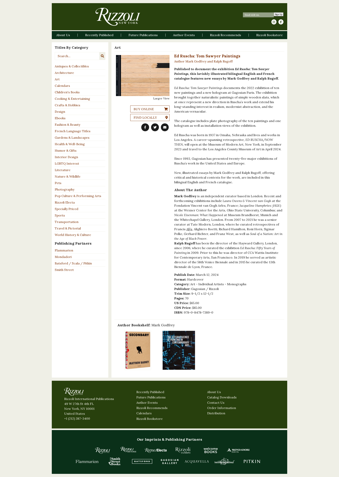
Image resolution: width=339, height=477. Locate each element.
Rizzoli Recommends (152, 408)
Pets (58, 183)
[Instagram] (273, 22)
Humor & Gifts (66, 150)
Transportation (66, 222)
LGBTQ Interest (67, 163)
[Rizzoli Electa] (156, 450)
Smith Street (64, 270)
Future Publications (151, 397)
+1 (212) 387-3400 (77, 418)
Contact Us (215, 403)
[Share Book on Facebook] (145, 127)
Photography (64, 189)
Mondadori (63, 257)
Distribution (216, 413)
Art (57, 79)
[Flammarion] (87, 461)
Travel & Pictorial (68, 228)
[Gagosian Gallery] (169, 461)
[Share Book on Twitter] (155, 127)
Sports (60, 215)
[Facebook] (280, 22)
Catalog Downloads (222, 397)
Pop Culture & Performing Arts (78, 196)
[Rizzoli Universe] (128, 449)
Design (60, 112)
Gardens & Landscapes (72, 137)
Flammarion (64, 250)
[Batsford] (142, 461)
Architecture (64, 73)
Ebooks (60, 118)
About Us (214, 392)
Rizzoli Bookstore (149, 419)
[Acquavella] (197, 461)
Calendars (62, 86)
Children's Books (67, 92)
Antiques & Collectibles (72, 66)
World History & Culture (73, 235)
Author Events (147, 403)
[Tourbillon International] (224, 461)
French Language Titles (72, 131)
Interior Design (66, 157)
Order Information (221, 408)
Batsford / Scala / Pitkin (73, 263)
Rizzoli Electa (65, 202)
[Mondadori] (238, 450)
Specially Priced (66, 209)
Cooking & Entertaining (72, 99)
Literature (62, 170)
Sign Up (278, 14)
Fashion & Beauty (67, 125)
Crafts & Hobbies (67, 105)
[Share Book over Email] (165, 127)
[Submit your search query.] (102, 56)
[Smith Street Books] (114, 461)
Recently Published (150, 392)
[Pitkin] (252, 461)
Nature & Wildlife (67, 176)
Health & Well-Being (70, 144)
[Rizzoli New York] (118, 17)
